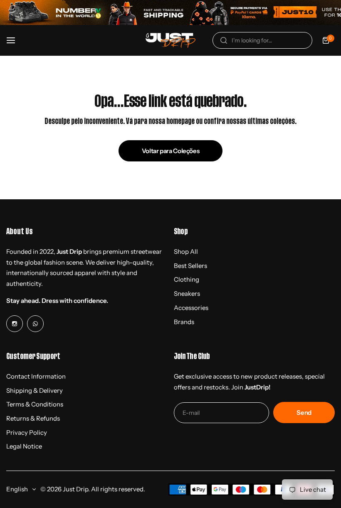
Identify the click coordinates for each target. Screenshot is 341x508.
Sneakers (187, 293)
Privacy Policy (26, 432)
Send (304, 412)
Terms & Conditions (34, 404)
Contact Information (36, 376)
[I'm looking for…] (224, 40)
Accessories (191, 308)
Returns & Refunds (33, 418)
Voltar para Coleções (171, 151)
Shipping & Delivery (34, 390)
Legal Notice (24, 446)
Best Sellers (190, 266)
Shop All (186, 251)
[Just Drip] (170, 40)
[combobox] (262, 40)
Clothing (186, 279)
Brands (184, 322)
